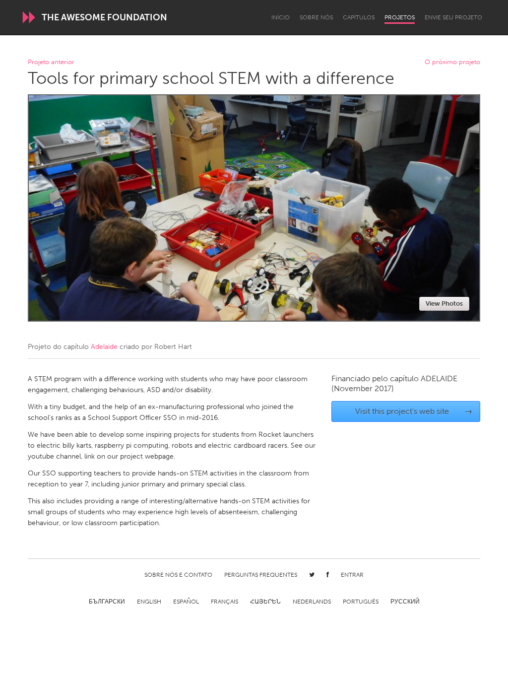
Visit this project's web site (414, 411)
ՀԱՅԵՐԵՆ (265, 601)
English (149, 601)
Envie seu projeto (453, 17)
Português (361, 601)
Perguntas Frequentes (260, 574)
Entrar (352, 574)
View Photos (444, 303)
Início (280, 17)
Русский (405, 601)
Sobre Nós (316, 17)
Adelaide (104, 346)
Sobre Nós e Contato (178, 574)
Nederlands (312, 601)
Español (186, 601)
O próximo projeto (452, 62)
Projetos (399, 17)
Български (107, 601)
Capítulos (359, 17)
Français (224, 601)
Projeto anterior (51, 62)
